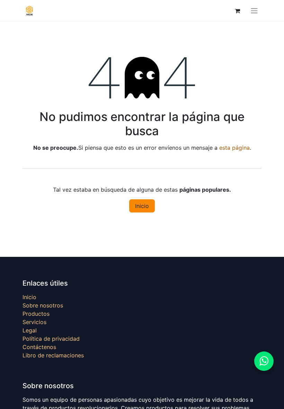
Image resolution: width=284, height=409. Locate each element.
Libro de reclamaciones (53, 355)
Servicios (34, 322)
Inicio (142, 205)
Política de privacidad (51, 338)
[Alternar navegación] (254, 10)
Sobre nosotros (43, 305)
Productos (36, 313)
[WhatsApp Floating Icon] (263, 361)
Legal (30, 330)
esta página (234, 147)
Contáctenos (39, 346)
